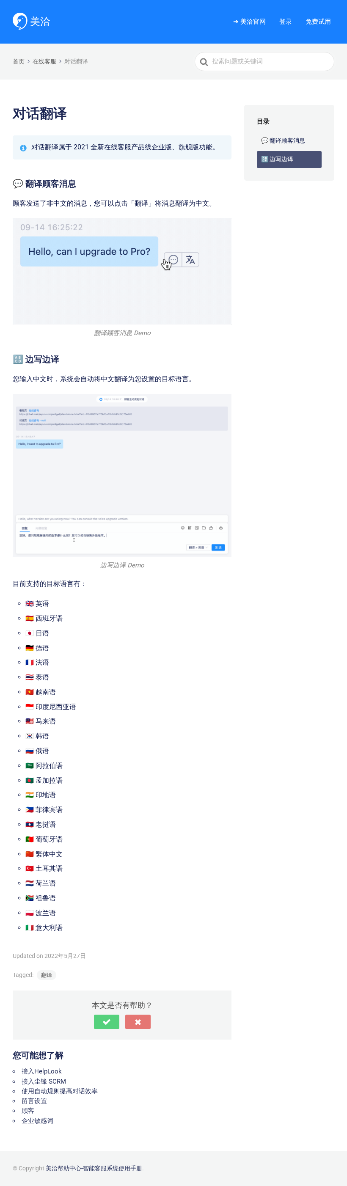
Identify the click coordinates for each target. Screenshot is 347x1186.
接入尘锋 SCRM (44, 1081)
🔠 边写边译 (277, 159)
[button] (106, 1022)
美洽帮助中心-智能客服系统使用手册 (94, 1168)
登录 (285, 21)
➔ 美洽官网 (249, 21)
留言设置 (34, 1101)
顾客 (28, 1110)
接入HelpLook (42, 1071)
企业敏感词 (37, 1121)
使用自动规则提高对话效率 (60, 1091)
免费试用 (318, 21)
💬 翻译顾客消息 (283, 140)
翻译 (46, 975)
